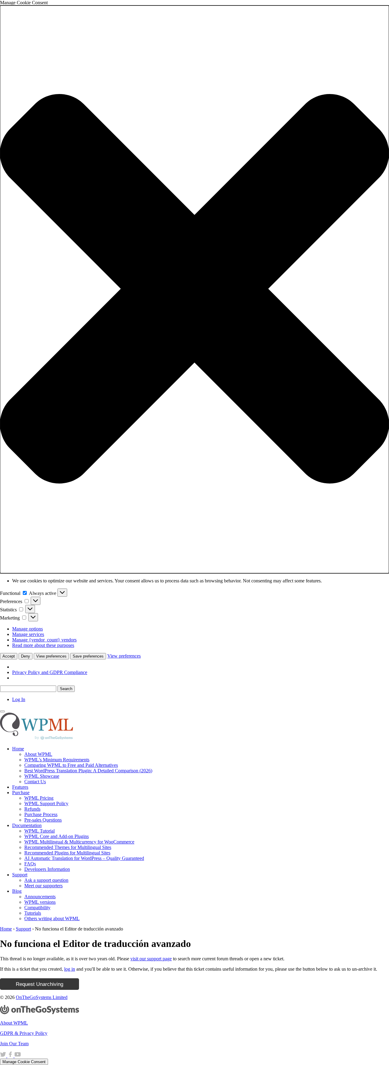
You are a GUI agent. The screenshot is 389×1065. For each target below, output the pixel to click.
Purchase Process (40, 814)
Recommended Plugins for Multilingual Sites (67, 852)
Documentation (27, 825)
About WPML (38, 754)
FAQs (30, 863)
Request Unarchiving (39, 984)
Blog (17, 891)
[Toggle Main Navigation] (2, 711)
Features (20, 787)
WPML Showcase (41, 776)
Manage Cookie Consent (24, 1062)
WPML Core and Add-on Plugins (56, 836)
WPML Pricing (38, 798)
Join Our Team (14, 1043)
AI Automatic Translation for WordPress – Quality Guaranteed (84, 858)
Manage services (28, 634)
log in (69, 969)
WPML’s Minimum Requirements (56, 759)
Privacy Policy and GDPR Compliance (49, 672)
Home (18, 748)
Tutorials (32, 913)
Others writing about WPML (52, 918)
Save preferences (88, 656)
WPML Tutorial (39, 830)
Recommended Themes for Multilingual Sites (67, 847)
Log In (18, 699)
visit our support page (151, 958)
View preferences (51, 656)
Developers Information (47, 869)
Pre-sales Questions (43, 819)
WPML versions (40, 902)
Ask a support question (46, 880)
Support (19, 874)
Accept (8, 656)
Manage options (27, 628)
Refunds (32, 809)
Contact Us (35, 781)
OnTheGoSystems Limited (41, 997)
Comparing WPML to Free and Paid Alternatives (71, 765)
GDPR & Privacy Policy (23, 1033)
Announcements (40, 896)
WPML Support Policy (46, 803)
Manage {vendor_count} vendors (44, 639)
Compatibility (37, 907)
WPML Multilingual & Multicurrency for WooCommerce (79, 841)
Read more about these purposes (43, 645)
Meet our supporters (43, 885)
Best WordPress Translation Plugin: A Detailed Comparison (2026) (88, 770)
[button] (194, 289)
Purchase (20, 792)
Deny (25, 656)
